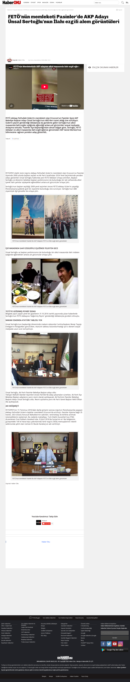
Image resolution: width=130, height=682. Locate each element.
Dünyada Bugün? (66, 633)
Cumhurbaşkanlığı (86, 628)
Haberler (9, 10)
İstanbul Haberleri (6, 628)
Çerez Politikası (45, 633)
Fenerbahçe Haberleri (28, 635)
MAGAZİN (45, 2)
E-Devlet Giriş (85, 626)
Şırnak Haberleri (6, 640)
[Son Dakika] (12, 2)
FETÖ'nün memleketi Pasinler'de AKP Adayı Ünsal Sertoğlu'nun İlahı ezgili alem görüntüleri (49, 10)
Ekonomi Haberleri (66, 635)
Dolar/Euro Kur (25, 630)
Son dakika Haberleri (49, 618)
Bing (82, 640)
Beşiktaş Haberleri (26, 639)
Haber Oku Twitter (109, 644)
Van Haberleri (5, 638)
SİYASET (33, 2)
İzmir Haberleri (5, 633)
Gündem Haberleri (66, 626)
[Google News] (16, 138)
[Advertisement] (65, 40)
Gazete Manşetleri (92, 618)
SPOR (39, 2)
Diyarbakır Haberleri (7, 643)
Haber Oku (46, 542)
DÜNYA (52, 2)
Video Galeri (64, 645)
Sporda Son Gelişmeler (68, 631)
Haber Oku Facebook (103, 644)
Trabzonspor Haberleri (28, 642)
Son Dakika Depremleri (65, 618)
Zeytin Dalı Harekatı (27, 627)
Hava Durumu (79, 618)
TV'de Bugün (36, 618)
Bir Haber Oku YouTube (114, 644)
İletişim (43, 628)
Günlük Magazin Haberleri (69, 638)
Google (83, 633)
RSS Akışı (44, 635)
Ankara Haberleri (6, 631)
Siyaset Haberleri (18, 10)
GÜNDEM (26, 2)
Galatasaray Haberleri (27, 637)
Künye (43, 626)
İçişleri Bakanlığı (85, 631)
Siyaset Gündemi (66, 628)
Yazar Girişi (84, 676)
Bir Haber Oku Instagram (120, 644)
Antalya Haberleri (6, 635)
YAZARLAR (59, 2)
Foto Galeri (64, 643)
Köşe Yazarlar (65, 640)
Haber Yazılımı (74, 676)
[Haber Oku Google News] (115, 649)
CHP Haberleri (25, 632)
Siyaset (120, 10)
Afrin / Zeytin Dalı (6, 626)
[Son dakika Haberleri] (65, 658)
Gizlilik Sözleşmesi (46, 631)
